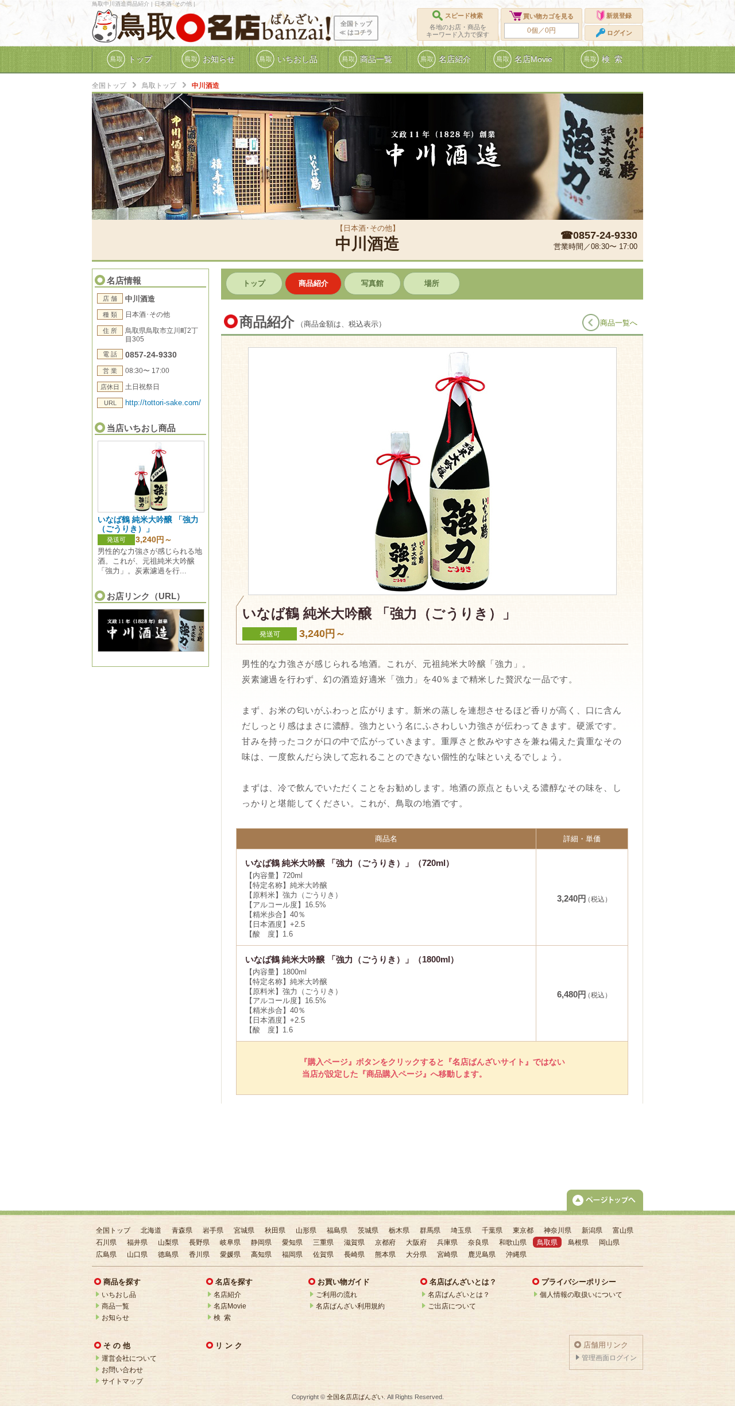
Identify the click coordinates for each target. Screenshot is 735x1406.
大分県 (416, 1254)
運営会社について (129, 1358)
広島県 (106, 1254)
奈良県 (478, 1242)
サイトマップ (122, 1381)
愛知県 (292, 1242)
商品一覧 (115, 1306)
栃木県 (399, 1230)
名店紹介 (227, 1295)
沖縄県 (516, 1254)
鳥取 (147, 26)
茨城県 (368, 1230)
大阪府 (416, 1242)
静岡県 (261, 1242)
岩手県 (213, 1230)
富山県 (623, 1230)
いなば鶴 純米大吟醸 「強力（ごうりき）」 (148, 524)
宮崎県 (447, 1254)
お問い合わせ (122, 1370)
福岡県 (292, 1254)
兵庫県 (447, 1242)
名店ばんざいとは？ (459, 1295)
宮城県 (244, 1230)
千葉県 (492, 1230)
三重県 (323, 1242)
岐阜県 (230, 1242)
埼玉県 (461, 1230)
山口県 (137, 1254)
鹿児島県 (482, 1254)
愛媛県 (230, 1254)
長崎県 (354, 1254)
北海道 (151, 1230)
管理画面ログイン (609, 1358)
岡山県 (609, 1242)
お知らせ (115, 1318)
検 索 (222, 1318)
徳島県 (168, 1254)
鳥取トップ (159, 85)
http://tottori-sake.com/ (163, 402)
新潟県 (592, 1230)
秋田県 (275, 1230)
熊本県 (385, 1254)
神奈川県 (557, 1230)
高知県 (261, 1254)
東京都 (523, 1230)
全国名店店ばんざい (355, 1396)
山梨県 (168, 1242)
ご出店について (452, 1306)
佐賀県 (323, 1254)
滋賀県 (354, 1242)
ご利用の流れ (336, 1295)
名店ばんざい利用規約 (350, 1306)
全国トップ (109, 85)
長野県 (199, 1242)
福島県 (337, 1230)
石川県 (106, 1242)
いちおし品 (119, 1295)
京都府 (385, 1242)
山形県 (306, 1230)
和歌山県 (513, 1242)
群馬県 (430, 1230)
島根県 (578, 1242)
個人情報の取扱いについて (581, 1295)
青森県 (182, 1230)
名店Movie (230, 1306)
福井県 (137, 1242)
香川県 (199, 1254)
